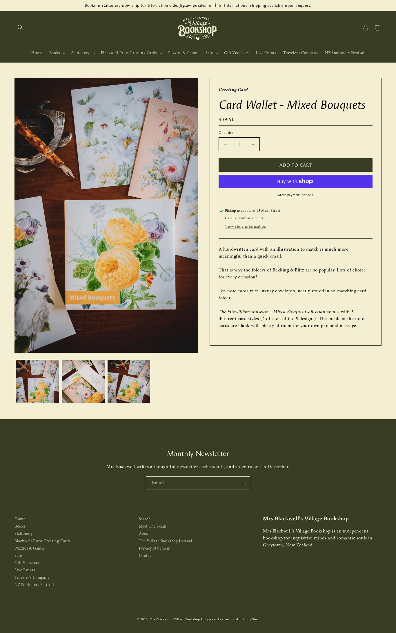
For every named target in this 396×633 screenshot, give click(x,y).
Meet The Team (152, 527)
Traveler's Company (32, 578)
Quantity (226, 133)
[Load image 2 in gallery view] (83, 381)
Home (19, 519)
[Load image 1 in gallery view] (37, 381)
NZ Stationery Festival (34, 585)
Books (19, 527)
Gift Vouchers (26, 563)
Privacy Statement (155, 548)
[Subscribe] (243, 483)
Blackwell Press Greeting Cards (42, 541)
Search (145, 519)
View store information (245, 227)
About (144, 534)
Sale (18, 556)
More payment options (295, 195)
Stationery (23, 534)
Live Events (24, 570)
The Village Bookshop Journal (165, 541)
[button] (20, 27)
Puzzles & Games (29, 548)
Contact (146, 556)
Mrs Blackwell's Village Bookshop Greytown (183, 619)
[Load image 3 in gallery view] (129, 381)
